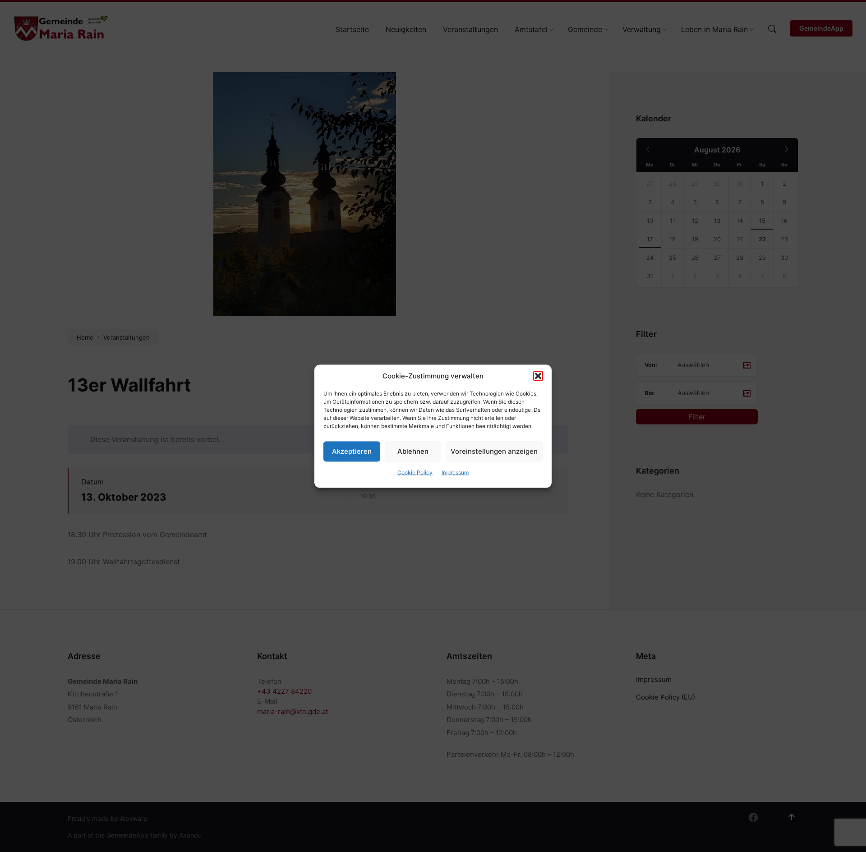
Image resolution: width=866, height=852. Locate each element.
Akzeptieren (352, 451)
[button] (538, 375)
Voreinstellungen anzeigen (494, 451)
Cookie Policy (415, 472)
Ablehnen (412, 451)
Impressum (455, 472)
